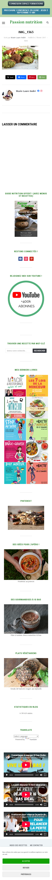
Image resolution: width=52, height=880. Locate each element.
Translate (33, 739)
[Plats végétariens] (26, 659)
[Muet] (41, 775)
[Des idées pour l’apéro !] (26, 551)
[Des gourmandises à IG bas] (26, 606)
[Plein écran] (45, 775)
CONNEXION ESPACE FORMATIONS (26, 3)
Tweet (11, 77)
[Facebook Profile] (38, 91)
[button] (3, 23)
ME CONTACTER (36, 845)
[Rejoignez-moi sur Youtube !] (26, 282)
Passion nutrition (26, 22)
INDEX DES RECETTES (18, 845)
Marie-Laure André (18, 37)
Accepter (26, 861)
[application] (26, 764)
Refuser (26, 868)
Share (23, 77)
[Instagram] (41, 91)
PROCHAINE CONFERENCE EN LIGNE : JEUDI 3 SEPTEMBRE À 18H (26, 11)
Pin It (32, 77)
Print (43, 77)
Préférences (26, 874)
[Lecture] (7, 775)
